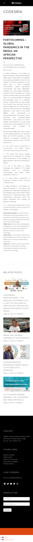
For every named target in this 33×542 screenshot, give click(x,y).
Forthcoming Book (8, 67)
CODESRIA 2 (20, 314)
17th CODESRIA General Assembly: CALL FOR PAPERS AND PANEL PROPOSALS (15, 397)
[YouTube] (11, 483)
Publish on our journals (10, 459)
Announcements (8, 65)
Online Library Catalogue (10, 461)
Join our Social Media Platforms (12, 478)
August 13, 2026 (8, 373)
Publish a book (7, 457)
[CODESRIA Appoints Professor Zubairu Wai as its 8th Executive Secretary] (16, 352)
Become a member (9, 455)
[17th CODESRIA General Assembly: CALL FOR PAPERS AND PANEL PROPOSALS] (16, 384)
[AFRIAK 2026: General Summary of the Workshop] (16, 325)
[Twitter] (8, 483)
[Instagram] (17, 483)
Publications (22, 67)
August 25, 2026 (8, 314)
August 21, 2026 (8, 341)
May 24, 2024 (7, 70)
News (16, 67)
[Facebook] (4, 483)
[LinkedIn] (14, 483)
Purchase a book (8, 464)
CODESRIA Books (19, 65)
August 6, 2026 (7, 403)
